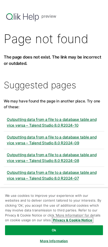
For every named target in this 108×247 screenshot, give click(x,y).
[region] (54, 217)
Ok (54, 230)
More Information (54, 241)
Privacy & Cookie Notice (72, 220)
